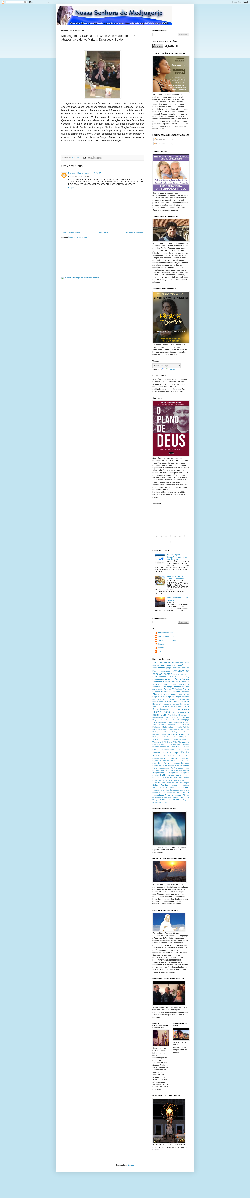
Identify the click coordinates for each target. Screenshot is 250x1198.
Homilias (172, 699)
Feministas (185, 692)
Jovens (155, 706)
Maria (163, 715)
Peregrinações (158, 773)
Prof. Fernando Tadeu (166, 636)
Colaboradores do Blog (180, 677)
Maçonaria (172, 715)
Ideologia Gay (178, 704)
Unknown (72, 173)
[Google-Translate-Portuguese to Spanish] (170, 543)
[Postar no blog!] (92, 157)
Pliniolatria (155, 775)
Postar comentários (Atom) (78, 237)
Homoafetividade (183, 699)
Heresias (185, 697)
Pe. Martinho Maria (172, 765)
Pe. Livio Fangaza (172, 763)
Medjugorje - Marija (159, 727)
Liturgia (185, 709)
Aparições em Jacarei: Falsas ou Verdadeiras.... (176, 577)
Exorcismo (175, 692)
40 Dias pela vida (159, 663)
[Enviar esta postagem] (85, 157)
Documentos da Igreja (162, 687)
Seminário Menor (158, 790)
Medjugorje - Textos (170, 739)
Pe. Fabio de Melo (166, 761)
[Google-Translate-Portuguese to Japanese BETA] (175, 538)
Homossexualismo (181, 702)
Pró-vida (161, 783)
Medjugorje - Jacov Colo (178, 724)
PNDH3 (155, 749)
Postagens (160, 139)
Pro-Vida (173, 778)
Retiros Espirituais (160, 785)
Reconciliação (184, 783)
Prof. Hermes (184, 778)
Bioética (183, 674)
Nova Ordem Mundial (181, 744)
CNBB (154, 677)
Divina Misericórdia (180, 684)
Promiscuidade (179, 780)
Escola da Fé (169, 689)
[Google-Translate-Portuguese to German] (166, 538)
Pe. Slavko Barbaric (175, 770)
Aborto (171, 662)
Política (163, 775)
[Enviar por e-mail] (89, 157)
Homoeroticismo (157, 702)
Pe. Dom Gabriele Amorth (175, 758)
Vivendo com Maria (180, 797)
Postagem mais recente (71, 233)
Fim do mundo (183, 694)
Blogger (131, 1165)
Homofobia (168, 702)
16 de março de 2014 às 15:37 (89, 173)
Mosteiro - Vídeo (165, 744)
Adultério (155, 665)
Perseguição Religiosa (178, 773)
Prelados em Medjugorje (178, 775)
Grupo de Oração (173, 697)
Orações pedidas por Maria (163, 747)
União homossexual (173, 795)
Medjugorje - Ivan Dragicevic (169, 722)
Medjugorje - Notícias (178, 734)
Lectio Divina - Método (174, 706)
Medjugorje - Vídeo (171, 742)
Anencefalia (170, 665)
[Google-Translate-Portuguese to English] (180, 538)
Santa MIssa (169, 787)
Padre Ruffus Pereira (167, 749)
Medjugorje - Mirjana (161, 732)
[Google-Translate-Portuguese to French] (161, 538)
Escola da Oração (181, 689)
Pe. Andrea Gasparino (178, 756)
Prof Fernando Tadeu (166, 633)
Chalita (169, 677)
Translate (171, 369)
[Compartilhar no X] (94, 157)
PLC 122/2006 (182, 747)
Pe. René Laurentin (159, 770)
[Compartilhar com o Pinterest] (100, 157)
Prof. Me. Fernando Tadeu (168, 640)
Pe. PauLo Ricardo (164, 768)
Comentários (161, 144)
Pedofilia (186, 770)
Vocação (155, 800)
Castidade (162, 677)
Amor (162, 665)
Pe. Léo (162, 765)
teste (159, 651)
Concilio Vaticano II (171, 682)
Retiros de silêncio (180, 785)
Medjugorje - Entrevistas (177, 717)
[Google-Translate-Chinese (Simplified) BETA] (156, 538)
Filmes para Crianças (168, 694)
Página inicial (103, 233)
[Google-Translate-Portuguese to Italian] (170, 538)
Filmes (155, 694)
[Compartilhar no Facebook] (97, 157)
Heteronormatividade (159, 699)
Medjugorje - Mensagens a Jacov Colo (173, 729)
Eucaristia (165, 691)
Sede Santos (183, 788)
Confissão (185, 682)
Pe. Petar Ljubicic (177, 768)
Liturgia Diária (161, 711)
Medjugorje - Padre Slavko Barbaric (165, 737)
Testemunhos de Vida (171, 792)
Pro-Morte (165, 778)
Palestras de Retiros (161, 752)
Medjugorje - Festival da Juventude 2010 (166, 720)
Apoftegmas (165, 671)
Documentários (179, 687)
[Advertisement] (95, 146)
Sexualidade (174, 790)
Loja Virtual (175, 712)
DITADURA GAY (160, 684)
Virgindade (167, 797)
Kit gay (161, 706)
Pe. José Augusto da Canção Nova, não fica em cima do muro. (177, 557)
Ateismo (176, 674)
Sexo (167, 790)
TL (160, 792)
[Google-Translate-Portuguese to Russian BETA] (184, 538)
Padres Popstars (183, 749)
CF (188, 674)
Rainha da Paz (172, 783)
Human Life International (161, 704)
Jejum (186, 704)
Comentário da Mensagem (163, 679)
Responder (72, 188)
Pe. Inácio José (179, 761)
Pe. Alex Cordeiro (164, 756)
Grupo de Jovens (159, 697)
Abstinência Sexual (182, 663)
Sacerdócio (156, 788)
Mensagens (183, 742)
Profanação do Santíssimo (162, 780)
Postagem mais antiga (134, 233)
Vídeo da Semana (169, 800)
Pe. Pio (186, 768)
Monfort (155, 744)
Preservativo (156, 778)
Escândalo (156, 692)
